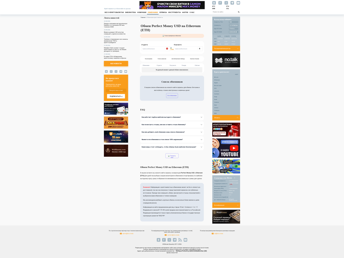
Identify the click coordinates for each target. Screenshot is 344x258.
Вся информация (219, 205)
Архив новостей (172, 253)
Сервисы (163, 12)
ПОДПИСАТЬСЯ (115, 96)
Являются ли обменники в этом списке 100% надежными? (162, 139)
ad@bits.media (218, 233)
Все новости (116, 63)
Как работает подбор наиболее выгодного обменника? (161, 117)
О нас (192, 12)
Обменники (153, 12)
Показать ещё (173, 156)
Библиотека (130, 12)
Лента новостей (111, 18)
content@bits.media (173, 235)
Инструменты (174, 12)
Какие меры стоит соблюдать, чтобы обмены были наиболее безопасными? (169, 147)
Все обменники (172, 95)
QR (205, 251)
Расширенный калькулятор (222, 48)
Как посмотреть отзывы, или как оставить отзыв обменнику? (164, 124)
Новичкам (141, 12)
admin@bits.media (128, 233)
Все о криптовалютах (114, 12)
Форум (185, 12)
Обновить (217, 117)
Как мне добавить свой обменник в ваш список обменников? (163, 132)
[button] (167, 48)
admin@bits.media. (195, 249)
